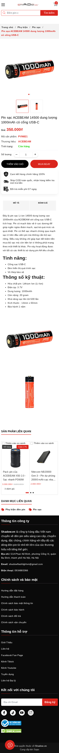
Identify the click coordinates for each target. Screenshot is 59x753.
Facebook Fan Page (12, 655)
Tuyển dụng (7, 674)
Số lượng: (6, 154)
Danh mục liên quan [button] (16, 501)
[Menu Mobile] (4, 4)
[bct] (29, 723)
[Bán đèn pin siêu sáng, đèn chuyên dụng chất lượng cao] (28, 4)
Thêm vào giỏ (15, 164)
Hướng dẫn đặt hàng (12, 590)
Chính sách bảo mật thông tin (17, 603)
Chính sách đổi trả (11, 616)
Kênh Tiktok (7, 661)
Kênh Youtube (8, 668)
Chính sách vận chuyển (13, 622)
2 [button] (30, 94)
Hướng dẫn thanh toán (13, 597)
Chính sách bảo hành (12, 609)
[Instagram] (31, 713)
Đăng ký (50, 702)
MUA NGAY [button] (44, 164)
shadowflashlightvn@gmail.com (26, 564)
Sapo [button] (36, 749)
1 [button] (28, 94)
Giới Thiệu (6, 642)
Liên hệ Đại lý (8, 680)
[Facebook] (4, 713)
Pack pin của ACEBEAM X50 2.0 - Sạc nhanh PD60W (14, 475)
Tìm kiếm (49, 13)
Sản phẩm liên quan (16, 431)
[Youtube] (22, 713)
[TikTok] (13, 713)
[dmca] (29, 731)
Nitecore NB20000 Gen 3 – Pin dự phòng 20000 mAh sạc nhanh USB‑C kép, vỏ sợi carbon (43, 479)
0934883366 (21, 570)
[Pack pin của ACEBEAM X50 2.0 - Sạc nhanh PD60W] (15, 455)
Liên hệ (5, 648)
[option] (29, 69)
